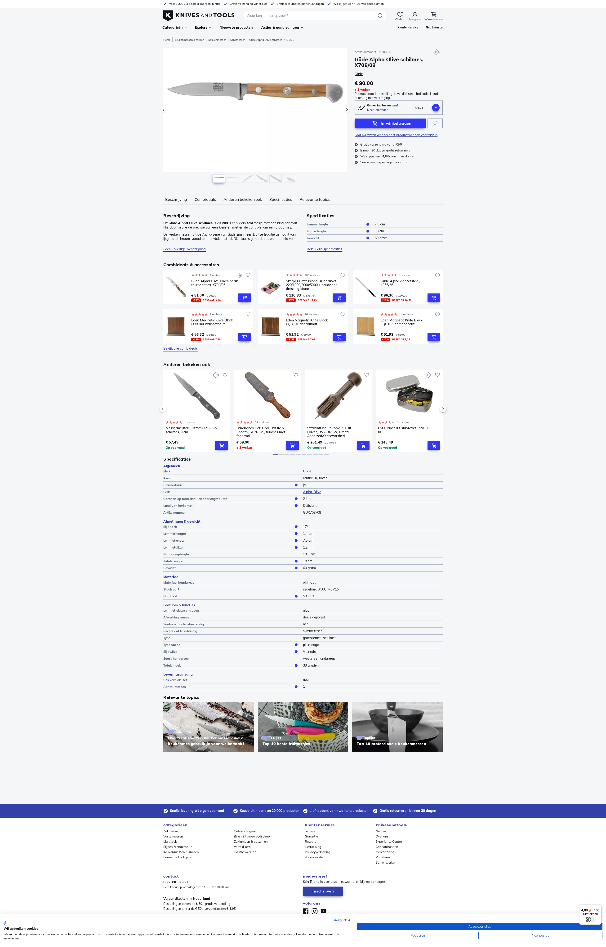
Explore (201, 27)
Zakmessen (171, 831)
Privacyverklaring (317, 852)
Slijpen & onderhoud (177, 847)
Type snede (171, 645)
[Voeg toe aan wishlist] (435, 123)
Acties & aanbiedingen (280, 27)
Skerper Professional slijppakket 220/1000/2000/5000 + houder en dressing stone (311, 285)
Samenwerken (386, 862)
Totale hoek (172, 665)
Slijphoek (170, 527)
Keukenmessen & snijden (189, 39)
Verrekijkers (242, 847)
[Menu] (598, 907)
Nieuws (381, 831)
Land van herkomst (177, 506)
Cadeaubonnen (387, 847)
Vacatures (383, 857)
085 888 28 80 (175, 882)
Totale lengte (316, 231)
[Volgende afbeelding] (347, 110)
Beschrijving (176, 199)
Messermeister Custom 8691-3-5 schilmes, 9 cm (191, 430)
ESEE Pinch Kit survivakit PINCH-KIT (404, 430)
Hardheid (170, 596)
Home (166, 39)
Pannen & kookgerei (177, 857)
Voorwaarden (315, 857)
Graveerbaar (172, 485)
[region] (255, 116)
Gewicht (313, 238)
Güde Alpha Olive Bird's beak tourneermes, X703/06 (214, 283)
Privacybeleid (341, 920)
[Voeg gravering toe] (436, 107)
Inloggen (415, 19)
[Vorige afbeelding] (163, 110)
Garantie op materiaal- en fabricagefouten (195, 499)
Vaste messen (173, 836)
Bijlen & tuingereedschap (252, 836)
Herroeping (313, 847)
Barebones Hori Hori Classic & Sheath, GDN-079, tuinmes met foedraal (260, 432)
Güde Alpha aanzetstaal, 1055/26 (400, 283)
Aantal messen (174, 687)
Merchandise (385, 852)
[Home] (198, 14)
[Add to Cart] (244, 297)
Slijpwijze (170, 652)
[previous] (170, 409)
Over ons (382, 836)
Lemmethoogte (174, 533)
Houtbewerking (245, 852)
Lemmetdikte (173, 547)
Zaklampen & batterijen (251, 841)
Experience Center (389, 841)
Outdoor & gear (245, 831)
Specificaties (280, 199)
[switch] (590, 919)
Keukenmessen (217, 39)
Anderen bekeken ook (242, 199)
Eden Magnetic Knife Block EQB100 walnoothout (212, 322)
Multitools (170, 841)
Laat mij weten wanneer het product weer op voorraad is (396, 135)
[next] (435, 409)
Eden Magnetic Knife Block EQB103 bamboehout (402, 322)
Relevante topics (315, 199)
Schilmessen (237, 39)
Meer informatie (377, 110)
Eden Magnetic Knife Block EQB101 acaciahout (307, 322)
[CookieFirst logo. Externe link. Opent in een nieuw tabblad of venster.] (5, 923)
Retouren (311, 841)
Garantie (311, 836)
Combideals (205, 199)
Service (310, 831)
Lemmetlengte (317, 224)
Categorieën (172, 27)
